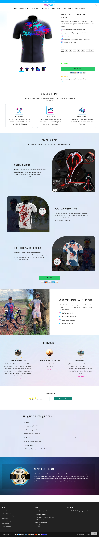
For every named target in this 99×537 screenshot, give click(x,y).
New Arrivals (22, 8)
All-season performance (70, 36)
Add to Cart (49, 278)
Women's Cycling (56, 8)
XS (62, 50)
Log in (88, 5)
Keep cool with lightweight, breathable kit (75, 33)
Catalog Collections (33, 8)
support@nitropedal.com (42, 511)
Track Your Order (80, 8)
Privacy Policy (5, 518)
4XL (92, 50)
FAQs (65, 8)
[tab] (21, 69)
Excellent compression (69, 42)
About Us (4, 511)
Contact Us (71, 8)
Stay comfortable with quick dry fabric (74, 29)
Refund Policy (5, 523)
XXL (83, 50)
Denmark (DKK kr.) (6, 534)
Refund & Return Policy (8, 516)
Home (15, 8)
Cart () (92, 5)
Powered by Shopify (80, 534)
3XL (88, 50)
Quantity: (63, 53)
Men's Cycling (45, 8)
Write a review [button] (63, 399)
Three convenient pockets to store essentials (76, 39)
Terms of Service (6, 521)
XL (78, 50)
